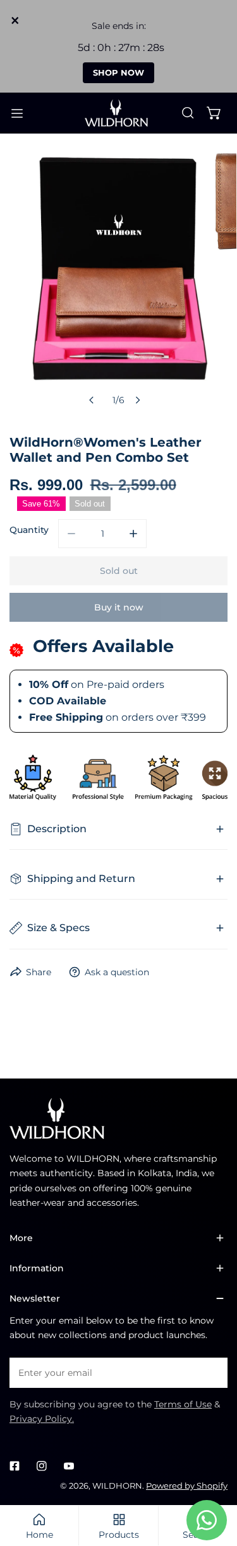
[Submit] (211, 1372)
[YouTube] (68, 1466)
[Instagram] (41, 1466)
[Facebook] (14, 1466)
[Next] (138, 400)
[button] (214, 113)
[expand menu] (17, 113)
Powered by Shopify (187, 1485)
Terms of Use (183, 1404)
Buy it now (118, 607)
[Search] (187, 113)
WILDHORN (117, 1485)
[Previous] (92, 400)
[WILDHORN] (119, 113)
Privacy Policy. (41, 1418)
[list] (119, 280)
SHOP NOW (118, 72)
